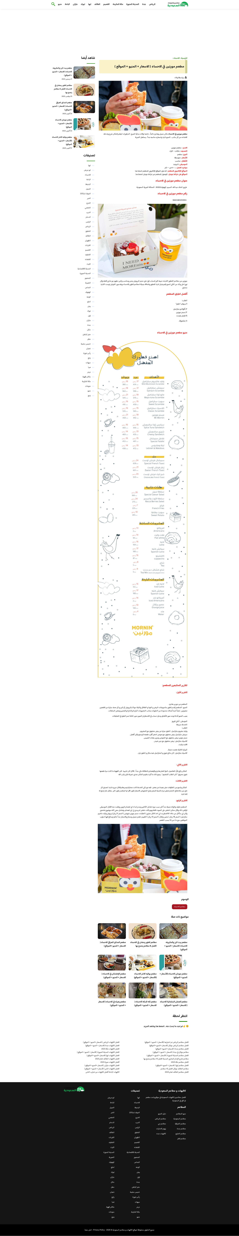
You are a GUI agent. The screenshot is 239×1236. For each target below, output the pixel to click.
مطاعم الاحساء (179, 906)
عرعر (89, 372)
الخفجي (88, 207)
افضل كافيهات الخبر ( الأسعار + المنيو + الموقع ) (101, 1069)
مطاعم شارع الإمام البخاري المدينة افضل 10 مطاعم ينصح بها (166, 1059)
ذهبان (88, 348)
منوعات (88, 386)
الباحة (67, 4)
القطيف (88, 254)
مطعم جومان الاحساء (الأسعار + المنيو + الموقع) (173, 975)
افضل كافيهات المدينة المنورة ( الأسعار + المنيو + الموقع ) (98, 1052)
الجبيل (88, 189)
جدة (144, 4)
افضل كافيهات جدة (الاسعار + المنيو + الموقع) (102, 1045)
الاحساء (88, 175)
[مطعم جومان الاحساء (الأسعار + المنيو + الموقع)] (84, 124)
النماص (88, 287)
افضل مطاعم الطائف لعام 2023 (177, 1072)
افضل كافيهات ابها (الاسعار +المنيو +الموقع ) (103, 1055)
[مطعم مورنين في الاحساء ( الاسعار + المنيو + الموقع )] (142, 106)
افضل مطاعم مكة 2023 (180, 1062)
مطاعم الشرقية (180, 1124)
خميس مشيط (86, 344)
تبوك (83, 4)
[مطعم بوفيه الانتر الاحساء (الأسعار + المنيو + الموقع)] (84, 141)
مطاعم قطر (181, 1138)
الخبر (89, 198)
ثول (89, 315)
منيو (60, 4)
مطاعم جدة (181, 1128)
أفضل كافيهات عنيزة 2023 (109, 1062)
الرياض (152, 4)
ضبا (89, 367)
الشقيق (88, 231)
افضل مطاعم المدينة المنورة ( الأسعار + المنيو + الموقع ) (168, 1055)
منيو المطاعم (181, 1114)
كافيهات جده (161, 1133)
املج (89, 301)
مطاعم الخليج (181, 1133)
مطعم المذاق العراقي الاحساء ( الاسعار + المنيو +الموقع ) (113, 944)
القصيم (106, 4)
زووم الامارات (161, 1128)
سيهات (88, 362)
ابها (89, 4)
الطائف (97, 4)
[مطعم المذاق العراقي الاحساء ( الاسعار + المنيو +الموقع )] (84, 107)
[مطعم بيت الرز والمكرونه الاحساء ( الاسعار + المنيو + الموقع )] (84, 72)
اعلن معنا (88, 1230)
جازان (75, 4)
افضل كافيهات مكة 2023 (110, 1049)
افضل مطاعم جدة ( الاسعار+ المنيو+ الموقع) (172, 1049)
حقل (89, 339)
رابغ (89, 358)
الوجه (89, 297)
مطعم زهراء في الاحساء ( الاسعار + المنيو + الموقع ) (112, 1003)
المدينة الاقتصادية (84, 269)
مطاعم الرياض (160, 1119)
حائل (89, 330)
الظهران (88, 240)
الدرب (88, 212)
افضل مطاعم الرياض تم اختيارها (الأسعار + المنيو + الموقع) (167, 1042)
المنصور (88, 278)
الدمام (88, 217)
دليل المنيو (162, 1114)
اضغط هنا (138, 171)
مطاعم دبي (162, 1124)
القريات (88, 245)
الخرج (88, 203)
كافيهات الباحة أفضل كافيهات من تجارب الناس (102, 1072)
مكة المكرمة (118, 4)
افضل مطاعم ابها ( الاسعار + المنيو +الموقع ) (172, 1065)
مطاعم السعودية (179, 1119)
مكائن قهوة (87, 377)
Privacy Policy (99, 1230)
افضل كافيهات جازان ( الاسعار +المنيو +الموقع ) (102, 1065)
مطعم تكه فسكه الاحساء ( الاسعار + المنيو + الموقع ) (145, 1003)
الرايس (88, 222)
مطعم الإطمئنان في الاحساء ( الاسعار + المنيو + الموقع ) (114, 975)
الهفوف (88, 292)
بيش (89, 306)
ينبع (89, 395)
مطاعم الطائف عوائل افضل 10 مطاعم (175, 1069)
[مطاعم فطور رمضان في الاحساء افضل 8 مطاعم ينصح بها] (84, 90)
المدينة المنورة (132, 4)
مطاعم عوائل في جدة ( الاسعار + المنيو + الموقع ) (171, 1052)
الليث (89, 264)
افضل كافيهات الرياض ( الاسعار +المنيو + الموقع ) (101, 1042)
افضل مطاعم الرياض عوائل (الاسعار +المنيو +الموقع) (169, 1045)
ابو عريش (87, 170)
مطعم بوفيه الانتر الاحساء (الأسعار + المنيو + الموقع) (145, 975)
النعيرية (88, 283)
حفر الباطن (87, 334)
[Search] (52, 4)
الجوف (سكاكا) (85, 193)
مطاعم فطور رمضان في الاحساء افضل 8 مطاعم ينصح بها (143, 944)
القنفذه (88, 259)
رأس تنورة (87, 353)
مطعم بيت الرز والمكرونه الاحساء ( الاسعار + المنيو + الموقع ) (175, 946)
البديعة (88, 184)
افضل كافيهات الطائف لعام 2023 (107, 1059)
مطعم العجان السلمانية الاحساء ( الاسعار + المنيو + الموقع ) (173, 1003)
